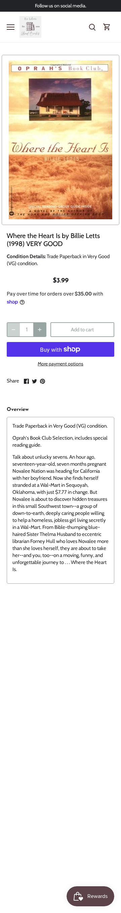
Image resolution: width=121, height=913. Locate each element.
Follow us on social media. (60, 6)
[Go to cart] (107, 27)
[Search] (92, 27)
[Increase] (39, 330)
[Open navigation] (10, 27)
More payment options (60, 363)
